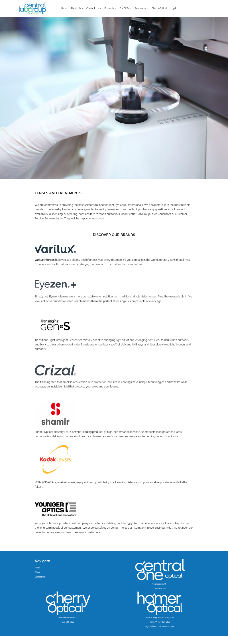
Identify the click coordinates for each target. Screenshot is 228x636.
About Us (76, 8)
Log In (174, 8)
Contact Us (40, 577)
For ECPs (124, 8)
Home (64, 8)
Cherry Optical (159, 8)
